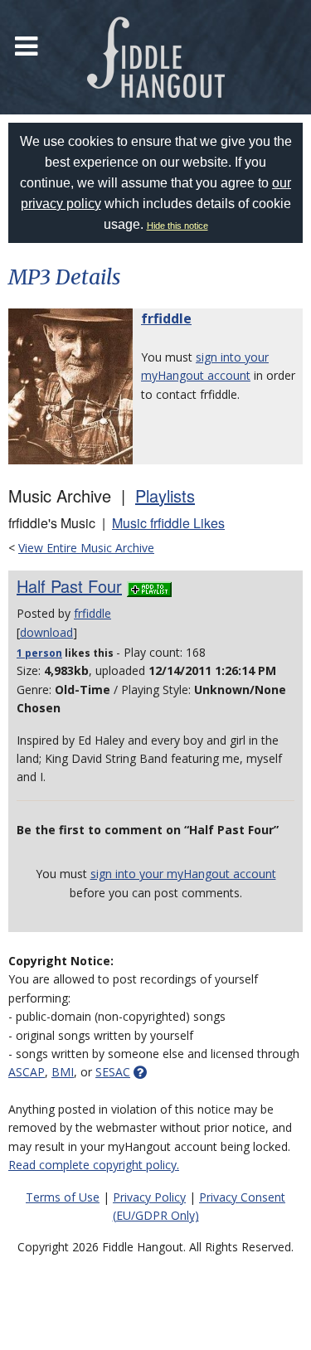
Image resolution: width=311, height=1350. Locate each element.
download (46, 632)
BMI (62, 1072)
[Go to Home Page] (156, 57)
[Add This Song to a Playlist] (149, 586)
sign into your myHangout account (183, 873)
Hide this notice (177, 226)
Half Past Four (69, 586)
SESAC (112, 1072)
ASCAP (26, 1072)
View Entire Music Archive (86, 548)
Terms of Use (63, 1197)
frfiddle (166, 318)
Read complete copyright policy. (93, 1165)
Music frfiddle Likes (168, 522)
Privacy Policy (149, 1197)
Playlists (165, 495)
